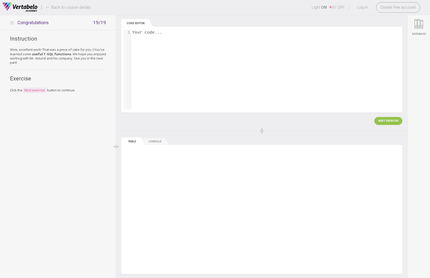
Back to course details (71, 7)
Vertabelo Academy (19, 7)
